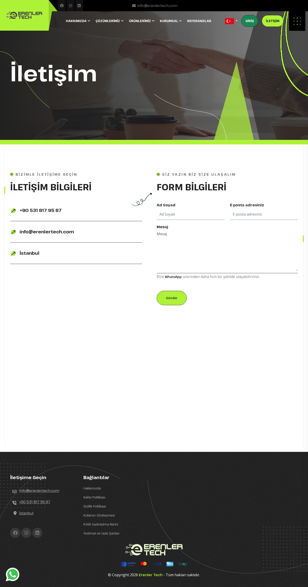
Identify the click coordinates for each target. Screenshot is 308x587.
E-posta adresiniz (247, 204)
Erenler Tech (151, 574)
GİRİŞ (250, 21)
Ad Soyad (166, 204)
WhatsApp (173, 277)
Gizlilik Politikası (94, 506)
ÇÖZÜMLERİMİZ (108, 21)
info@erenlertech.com (157, 5)
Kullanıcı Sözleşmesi (99, 515)
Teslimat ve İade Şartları (101, 533)
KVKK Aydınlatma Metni (100, 524)
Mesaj (162, 226)
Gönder (171, 298)
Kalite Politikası (94, 497)
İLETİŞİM (272, 21)
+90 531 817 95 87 (40, 210)
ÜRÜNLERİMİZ (140, 21)
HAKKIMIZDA (76, 21)
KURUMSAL (169, 21)
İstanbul (28, 253)
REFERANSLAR (199, 21)
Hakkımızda (92, 488)
